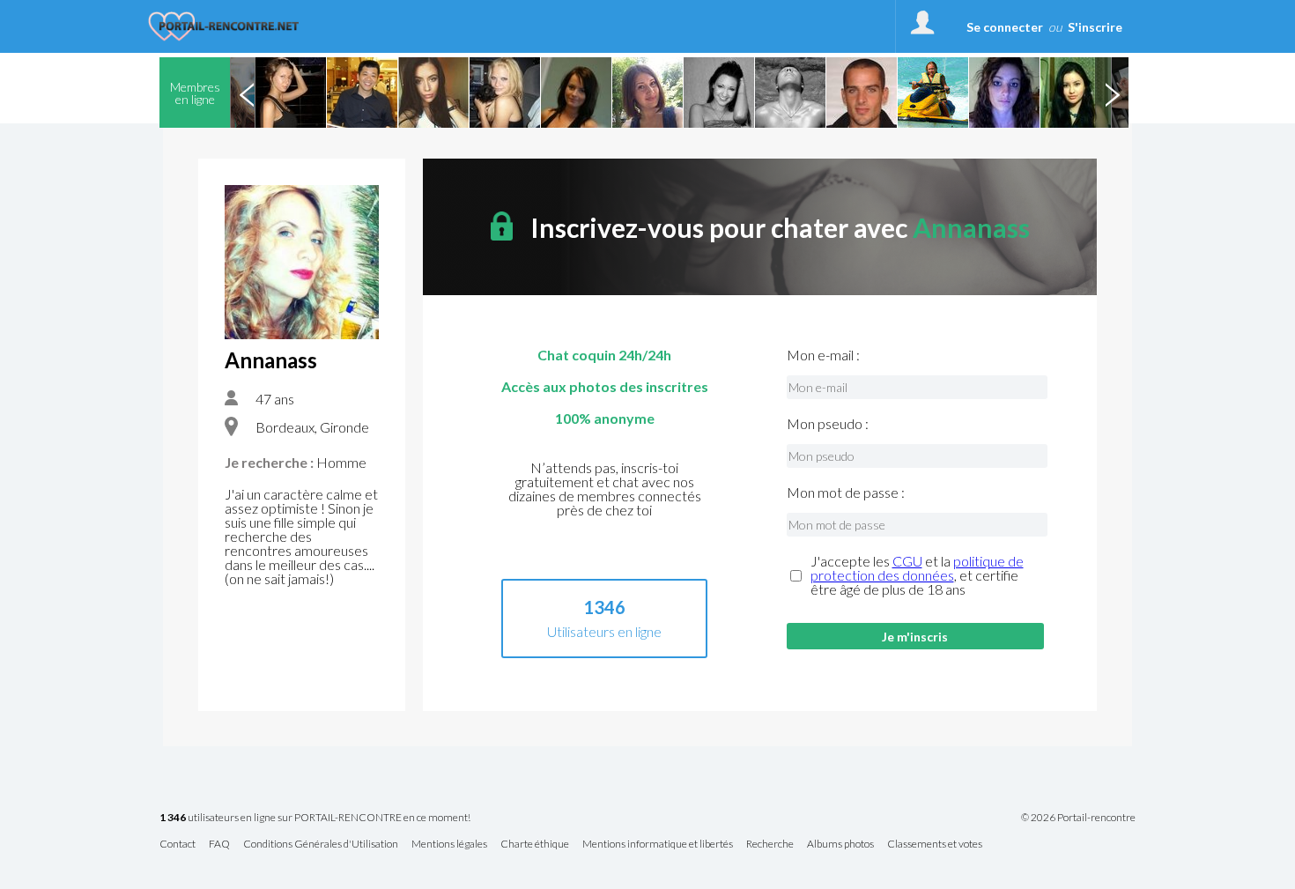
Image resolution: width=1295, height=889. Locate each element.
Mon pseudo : (828, 424)
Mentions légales (449, 844)
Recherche (770, 844)
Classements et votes (934, 844)
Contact (177, 844)
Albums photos (840, 844)
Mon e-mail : (823, 355)
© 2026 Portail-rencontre (1078, 817)
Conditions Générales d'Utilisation (320, 844)
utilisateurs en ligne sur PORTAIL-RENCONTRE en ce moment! (314, 818)
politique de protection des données (917, 567)
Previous (246, 92)
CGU (907, 560)
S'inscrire (1095, 26)
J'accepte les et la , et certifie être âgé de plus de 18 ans (917, 575)
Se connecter (1004, 26)
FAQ (219, 844)
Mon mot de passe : (846, 492)
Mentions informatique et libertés (657, 844)
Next (1111, 92)
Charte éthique (534, 844)
